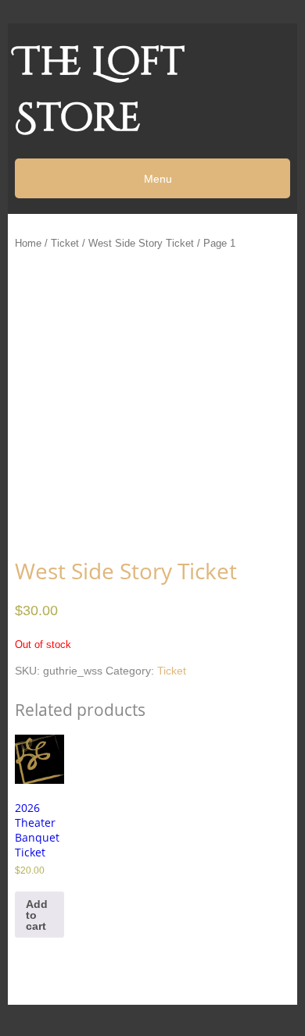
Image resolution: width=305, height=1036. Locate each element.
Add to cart (37, 915)
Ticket (65, 243)
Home (28, 243)
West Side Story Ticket (141, 243)
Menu (156, 179)
